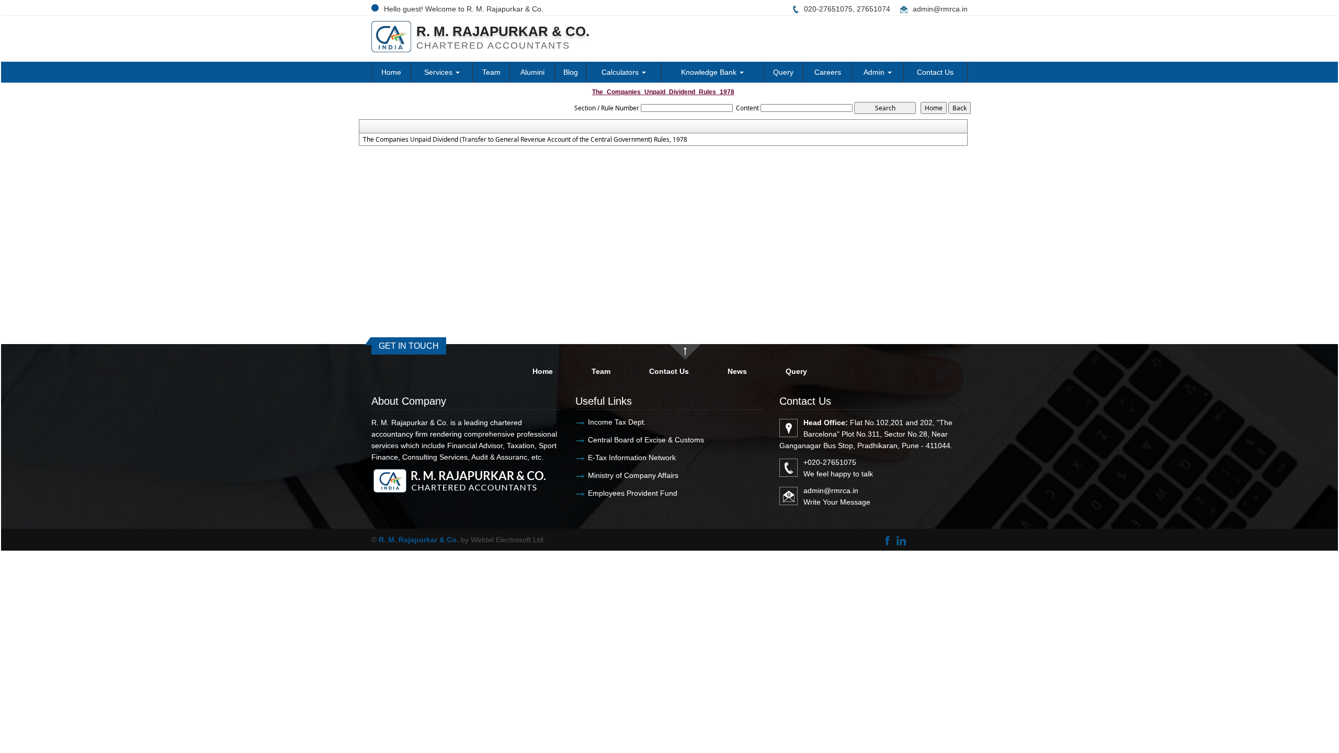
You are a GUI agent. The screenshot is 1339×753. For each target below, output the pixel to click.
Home (391, 72)
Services (439, 72)
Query (783, 72)
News (737, 371)
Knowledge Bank (710, 72)
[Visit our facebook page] (887, 539)
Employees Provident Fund (632, 493)
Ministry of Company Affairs (633, 475)
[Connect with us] (901, 539)
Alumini (532, 72)
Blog (570, 72)
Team (491, 72)
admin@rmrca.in (940, 9)
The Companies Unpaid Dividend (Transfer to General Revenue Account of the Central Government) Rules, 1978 (525, 139)
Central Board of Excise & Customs (646, 440)
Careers (827, 72)
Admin (875, 72)
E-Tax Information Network (632, 457)
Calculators (621, 72)
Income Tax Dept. (617, 422)
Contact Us (935, 72)
